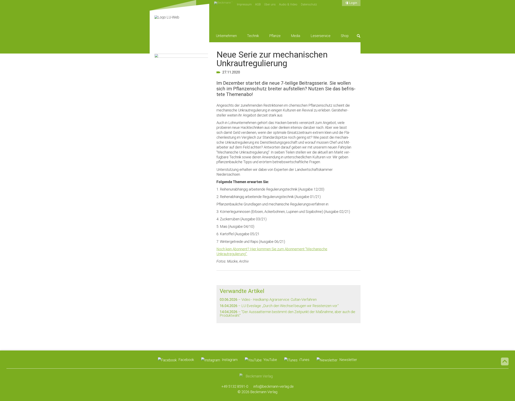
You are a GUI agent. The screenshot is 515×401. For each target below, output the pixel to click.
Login (353, 3)
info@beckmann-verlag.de (273, 386)
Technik (253, 36)
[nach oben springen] (505, 361)
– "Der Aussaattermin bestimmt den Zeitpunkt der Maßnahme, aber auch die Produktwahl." (287, 314)
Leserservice (321, 36)
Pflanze (275, 36)
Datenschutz (309, 4)
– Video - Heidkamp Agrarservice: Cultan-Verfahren (268, 299)
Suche (358, 36)
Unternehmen (226, 36)
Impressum (244, 4)
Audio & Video (288, 4)
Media (295, 36)
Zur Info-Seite (181, 120)
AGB (258, 4)
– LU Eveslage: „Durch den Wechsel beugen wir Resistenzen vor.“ (279, 306)
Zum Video (181, 76)
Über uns (270, 4)
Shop (345, 36)
